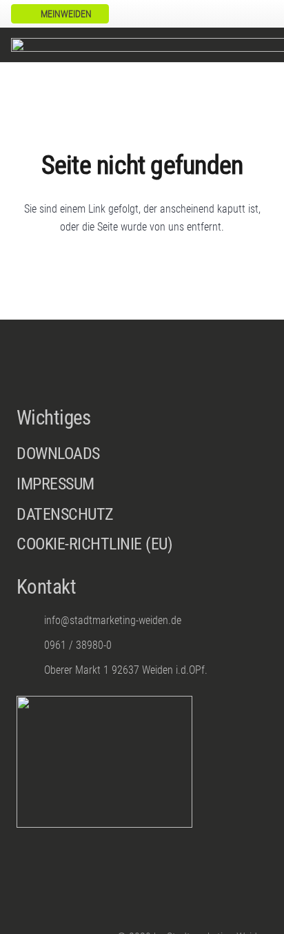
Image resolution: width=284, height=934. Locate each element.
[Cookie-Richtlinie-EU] (142, 544)
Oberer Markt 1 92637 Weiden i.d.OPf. (125, 670)
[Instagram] (262, 14)
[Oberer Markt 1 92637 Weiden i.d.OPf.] (30, 670)
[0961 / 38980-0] (30, 645)
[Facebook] (240, 14)
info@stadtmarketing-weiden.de (112, 620)
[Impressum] (142, 488)
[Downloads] (142, 454)
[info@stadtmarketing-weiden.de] (30, 620)
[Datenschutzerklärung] (142, 518)
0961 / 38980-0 (78, 645)
